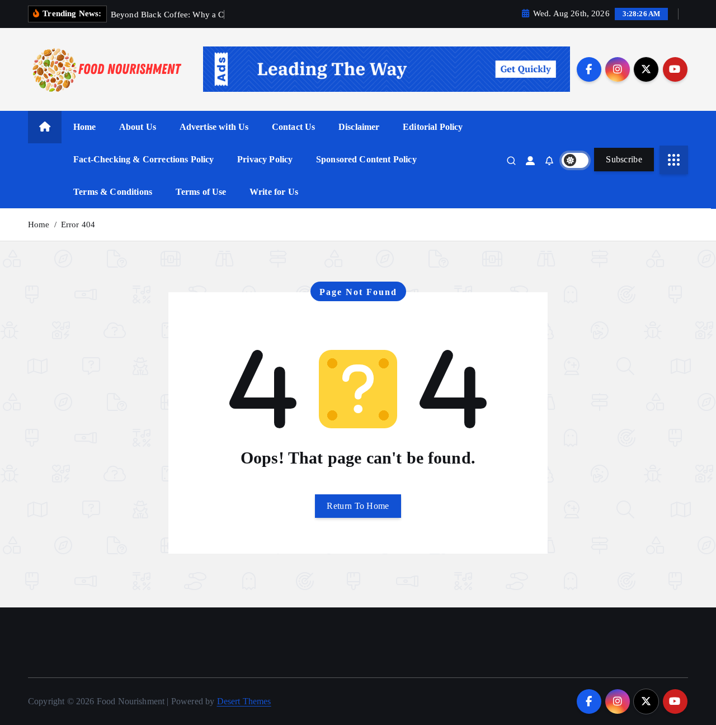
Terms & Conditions (112, 192)
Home (84, 127)
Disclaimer (359, 127)
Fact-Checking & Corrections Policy (143, 159)
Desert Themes (244, 701)
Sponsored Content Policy (366, 159)
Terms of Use (201, 192)
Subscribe (624, 159)
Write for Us (273, 192)
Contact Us (293, 127)
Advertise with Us (214, 127)
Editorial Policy (433, 127)
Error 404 (78, 224)
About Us (137, 127)
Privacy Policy (265, 159)
